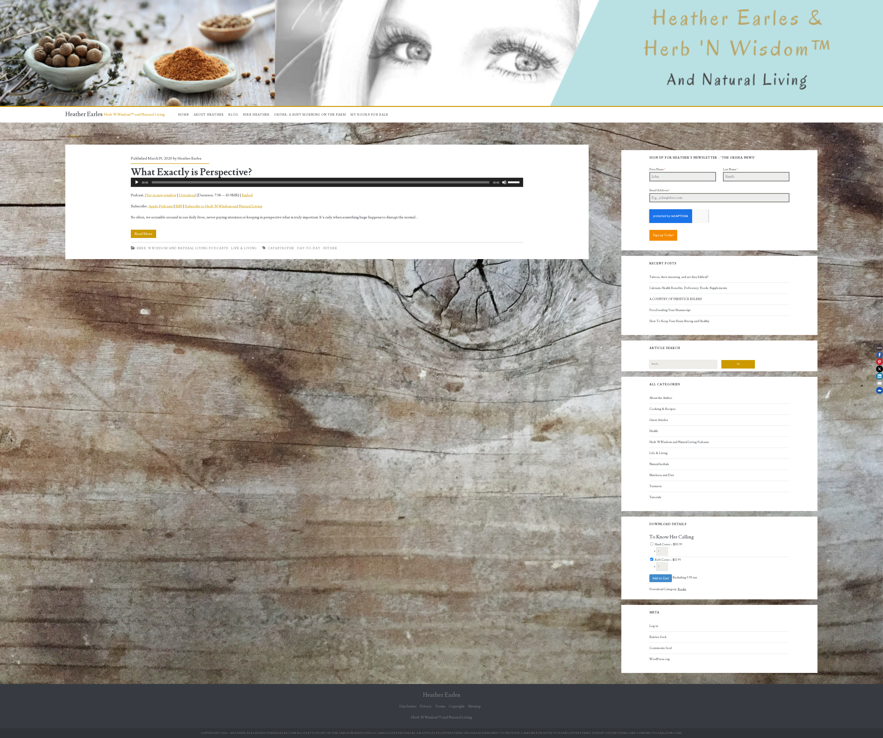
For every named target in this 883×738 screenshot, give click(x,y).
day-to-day (308, 248)
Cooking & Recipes (662, 409)
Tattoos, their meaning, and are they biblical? (678, 277)
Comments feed (660, 648)
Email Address (659, 190)
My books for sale (369, 115)
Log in (653, 626)
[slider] (514, 182)
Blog (233, 115)
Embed (247, 195)
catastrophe (281, 248)
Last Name (730, 169)
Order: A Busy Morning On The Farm (310, 115)
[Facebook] (879, 354)
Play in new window (160, 195)
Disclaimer (407, 706)
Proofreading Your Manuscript (670, 310)
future (330, 248)
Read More (145, 234)
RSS (178, 206)
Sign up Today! (663, 235)
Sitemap (474, 706)
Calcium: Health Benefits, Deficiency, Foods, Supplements (688, 288)
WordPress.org (659, 659)
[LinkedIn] (879, 376)
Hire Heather (256, 115)
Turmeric (655, 486)
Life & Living (244, 248)
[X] (879, 369)
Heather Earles (84, 114)
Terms (440, 706)
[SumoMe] (879, 390)
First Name (657, 169)
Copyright (457, 706)
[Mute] (504, 182)
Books (682, 589)
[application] (327, 182)
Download (187, 195)
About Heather (209, 115)
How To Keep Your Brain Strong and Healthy (679, 321)
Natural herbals (659, 464)
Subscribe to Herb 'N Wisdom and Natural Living (223, 206)
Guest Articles (658, 420)
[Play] (137, 182)
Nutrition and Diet (661, 475)
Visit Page (8, 2)
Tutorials (655, 497)
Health (653, 431)
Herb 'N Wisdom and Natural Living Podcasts (182, 248)
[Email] (879, 383)
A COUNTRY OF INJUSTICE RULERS (675, 299)
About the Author (660, 398)
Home (183, 115)
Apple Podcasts (160, 206)
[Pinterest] (879, 361)
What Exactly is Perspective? (191, 172)
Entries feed (657, 637)
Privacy (426, 706)
